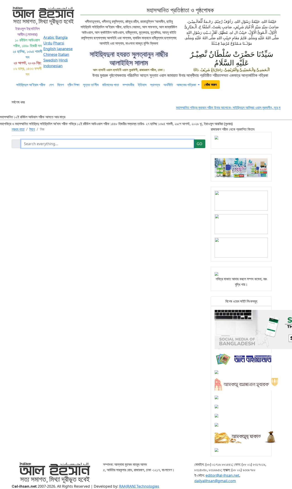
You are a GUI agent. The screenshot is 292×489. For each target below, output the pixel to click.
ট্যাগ (32, 129)
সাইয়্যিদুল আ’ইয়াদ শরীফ (30, 84)
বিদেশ (60, 84)
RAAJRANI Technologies (139, 486)
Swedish (50, 60)
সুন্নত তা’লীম (91, 84)
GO (199, 143)
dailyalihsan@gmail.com (215, 480)
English (49, 48)
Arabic (49, 37)
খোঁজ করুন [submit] (210, 84)
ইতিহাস (142, 84)
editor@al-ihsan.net (222, 475)
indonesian (53, 65)
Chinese (50, 54)
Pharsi (58, 43)
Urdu (47, 43)
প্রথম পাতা (18, 129)
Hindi (63, 60)
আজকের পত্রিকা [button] (187, 84)
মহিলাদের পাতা (110, 84)
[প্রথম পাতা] (13, 86)
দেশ (51, 84)
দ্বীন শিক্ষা (73, 84)
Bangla (61, 37)
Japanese (65, 48)
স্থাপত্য (155, 84)
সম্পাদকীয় (128, 84)
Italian (63, 54)
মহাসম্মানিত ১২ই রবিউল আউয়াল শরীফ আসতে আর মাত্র (116, 120)
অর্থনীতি (168, 84)
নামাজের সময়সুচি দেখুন (263, 86)
